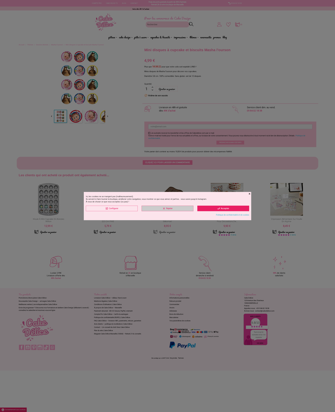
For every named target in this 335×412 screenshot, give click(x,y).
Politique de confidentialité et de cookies (232, 215)
